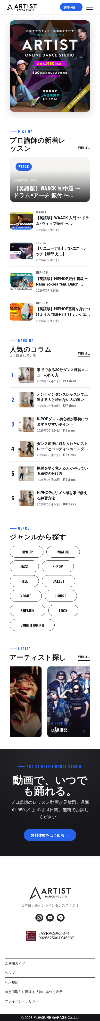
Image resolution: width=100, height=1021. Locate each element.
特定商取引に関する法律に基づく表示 (34, 991)
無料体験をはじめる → (50, 835)
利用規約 (11, 982)
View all (84, 147)
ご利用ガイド (15, 963)
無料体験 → (71, 7)
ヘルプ (10, 972)
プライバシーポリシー (22, 1001)
